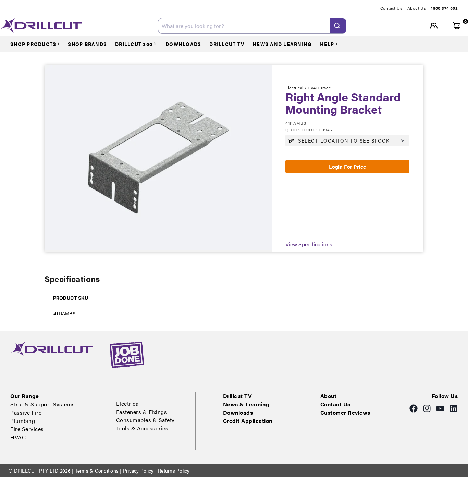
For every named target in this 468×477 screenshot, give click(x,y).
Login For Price (347, 166)
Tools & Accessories (142, 428)
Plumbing (22, 421)
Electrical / (296, 88)
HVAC (18, 437)
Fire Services (27, 429)
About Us (416, 8)
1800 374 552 (444, 8)
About (328, 396)
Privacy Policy (138, 470)
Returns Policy (173, 470)
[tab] (393, 8)
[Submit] (338, 25)
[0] (457, 26)
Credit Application (247, 421)
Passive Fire (25, 412)
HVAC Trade (319, 88)
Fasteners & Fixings (141, 412)
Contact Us (391, 8)
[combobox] (252, 26)
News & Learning (246, 404)
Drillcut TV (237, 396)
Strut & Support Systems (42, 404)
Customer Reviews (345, 412)
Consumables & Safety (145, 420)
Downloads (238, 412)
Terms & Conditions (96, 470)
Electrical (128, 403)
